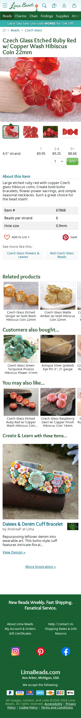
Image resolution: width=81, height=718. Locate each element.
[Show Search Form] (44, 5)
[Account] (64, 5)
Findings (47, 16)
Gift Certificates (20, 633)
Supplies (62, 16)
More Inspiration (40, 566)
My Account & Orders (20, 629)
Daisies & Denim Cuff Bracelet (33, 524)
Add (72, 161)
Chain (33, 16)
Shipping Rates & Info (61, 629)
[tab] (11, 132)
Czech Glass (33, 30)
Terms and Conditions (57, 707)
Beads (7, 16)
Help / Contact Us (60, 624)
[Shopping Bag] (74, 5)
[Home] (4, 30)
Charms (20, 16)
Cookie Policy (28, 707)
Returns (61, 633)
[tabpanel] (40, 89)
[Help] (54, 5)
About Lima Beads (20, 624)
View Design (14, 552)
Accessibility (53, 704)
